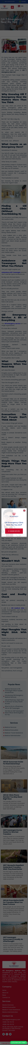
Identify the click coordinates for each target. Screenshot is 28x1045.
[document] (14, 522)
